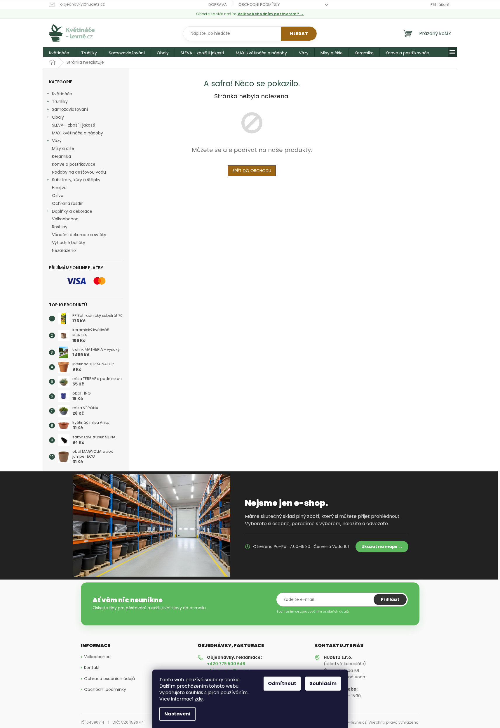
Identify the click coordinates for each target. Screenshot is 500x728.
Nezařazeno (64, 250)
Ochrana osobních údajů (109, 679)
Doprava (217, 4)
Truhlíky (60, 101)
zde (199, 699)
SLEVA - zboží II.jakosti (73, 125)
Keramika (61, 156)
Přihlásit (390, 599)
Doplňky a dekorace (72, 211)
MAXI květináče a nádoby (77, 133)
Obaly (58, 117)
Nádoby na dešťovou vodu (79, 172)
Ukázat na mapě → (382, 546)
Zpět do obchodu (251, 171)
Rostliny (59, 227)
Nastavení (177, 713)
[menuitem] (59, 53)
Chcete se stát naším (250, 14)
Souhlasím (323, 683)
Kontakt (92, 667)
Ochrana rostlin (67, 203)
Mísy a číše (63, 148)
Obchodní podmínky (259, 4)
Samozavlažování (70, 109)
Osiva (57, 195)
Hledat (299, 34)
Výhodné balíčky (68, 242)
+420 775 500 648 (226, 664)
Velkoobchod (65, 219)
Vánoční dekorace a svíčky (79, 235)
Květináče (62, 94)
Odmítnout (282, 683)
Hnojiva (59, 188)
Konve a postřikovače (73, 164)
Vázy (57, 140)
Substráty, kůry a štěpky (76, 180)
